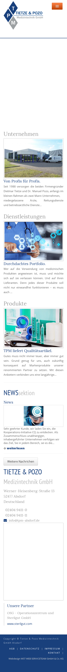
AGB (12, 648)
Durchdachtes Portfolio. (25, 263)
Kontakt (54, 652)
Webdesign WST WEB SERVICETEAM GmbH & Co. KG (36, 658)
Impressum (52, 648)
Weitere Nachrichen (20, 461)
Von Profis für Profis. (22, 181)
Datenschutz (29, 648)
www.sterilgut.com (19, 624)
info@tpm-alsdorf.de (24, 520)
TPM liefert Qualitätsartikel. (28, 350)
